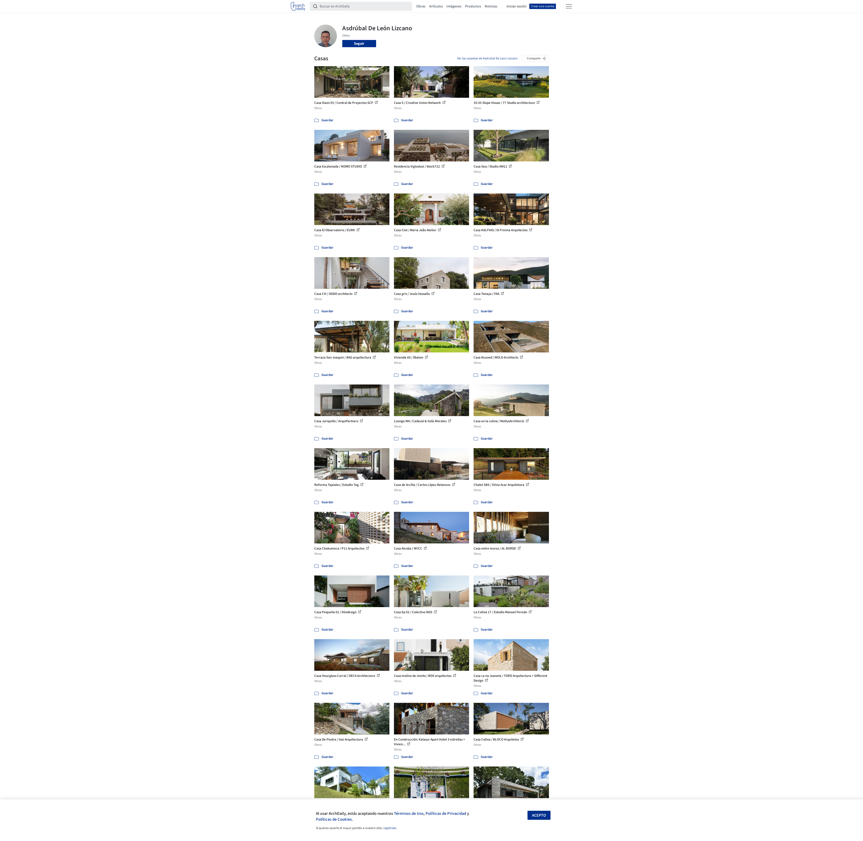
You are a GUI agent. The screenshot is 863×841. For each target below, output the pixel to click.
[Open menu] (568, 6)
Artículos (436, 6)
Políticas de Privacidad (446, 813)
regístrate (389, 828)
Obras (421, 6)
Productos (473, 6)
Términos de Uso (408, 813)
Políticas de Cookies (334, 819)
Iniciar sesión (517, 6)
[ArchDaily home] (298, 6)
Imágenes (454, 6)
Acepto (539, 815)
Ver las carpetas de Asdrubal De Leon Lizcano (487, 58)
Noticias (491, 6)
